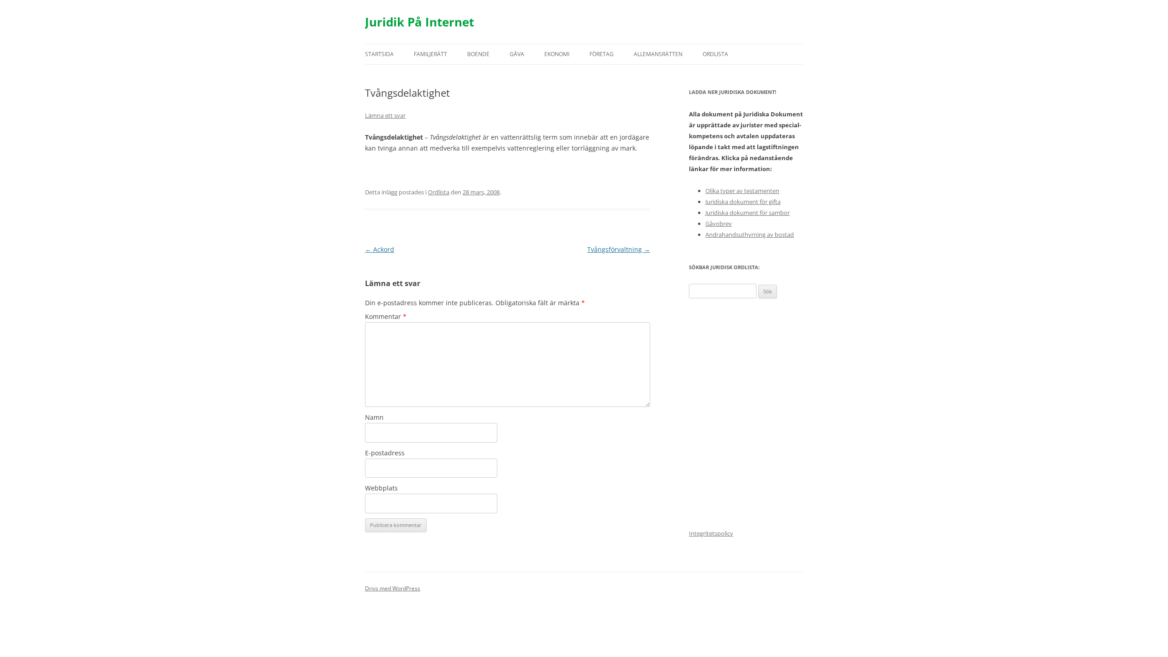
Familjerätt (430, 54)
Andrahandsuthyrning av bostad (749, 234)
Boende (478, 54)
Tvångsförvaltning (618, 249)
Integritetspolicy (711, 533)
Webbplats (381, 488)
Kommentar (386, 316)
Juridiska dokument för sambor (747, 213)
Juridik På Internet (419, 22)
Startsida (379, 54)
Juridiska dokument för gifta (743, 202)
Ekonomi (556, 54)
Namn (374, 417)
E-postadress (385, 452)
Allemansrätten (658, 54)
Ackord (379, 249)
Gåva (517, 54)
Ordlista (715, 54)
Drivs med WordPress (392, 588)
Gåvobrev (718, 223)
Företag (601, 54)
